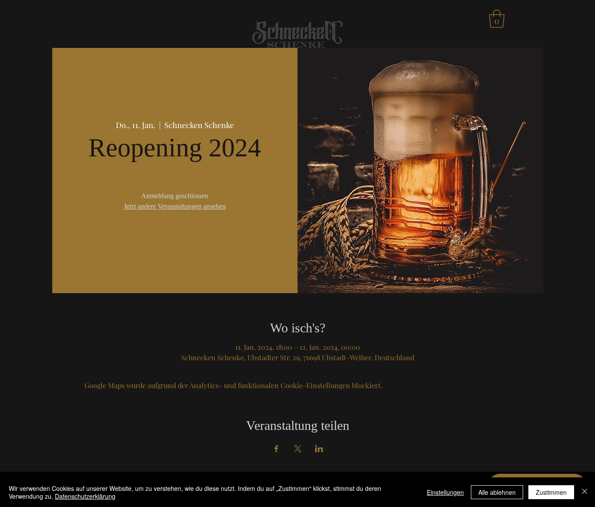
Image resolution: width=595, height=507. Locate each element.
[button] (496, 19)
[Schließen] (584, 492)
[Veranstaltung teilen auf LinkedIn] (319, 448)
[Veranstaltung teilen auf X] (298, 448)
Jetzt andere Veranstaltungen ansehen (175, 206)
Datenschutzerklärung (85, 496)
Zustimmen (551, 492)
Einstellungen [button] (445, 492)
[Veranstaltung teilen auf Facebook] (276, 448)
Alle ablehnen (497, 492)
